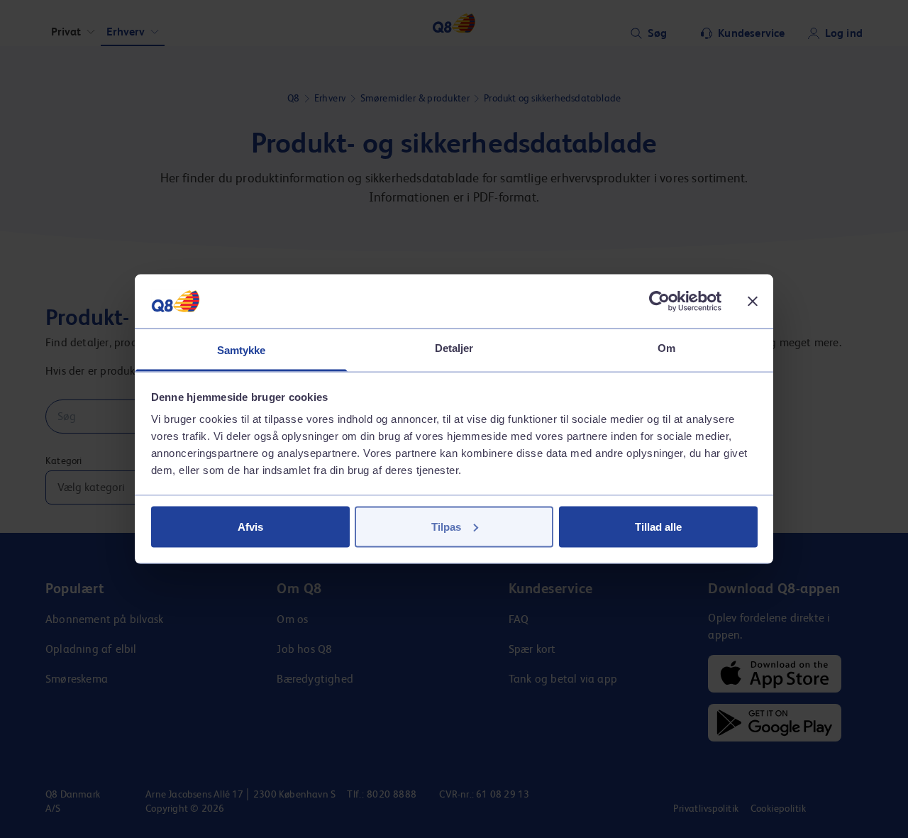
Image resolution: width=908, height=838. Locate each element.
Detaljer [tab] (454, 348)
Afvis (250, 526)
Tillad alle (658, 526)
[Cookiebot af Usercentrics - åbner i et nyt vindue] (659, 301)
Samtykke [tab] (241, 350)
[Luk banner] (753, 301)
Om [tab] (666, 348)
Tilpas (446, 526)
